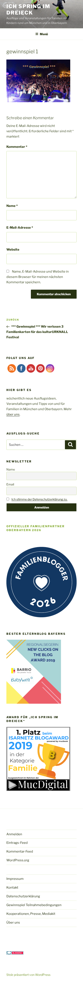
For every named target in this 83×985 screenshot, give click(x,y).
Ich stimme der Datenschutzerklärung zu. (39, 499)
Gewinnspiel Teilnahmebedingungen (34, 905)
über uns (13, 414)
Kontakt (12, 887)
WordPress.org (17, 860)
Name (12, 206)
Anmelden (14, 834)
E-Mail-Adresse (19, 228)
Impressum (15, 879)
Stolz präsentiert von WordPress (28, 974)
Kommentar (16, 147)
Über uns (13, 922)
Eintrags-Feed (17, 843)
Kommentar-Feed (19, 851)
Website (12, 249)
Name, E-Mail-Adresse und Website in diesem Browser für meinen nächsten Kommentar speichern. (37, 277)
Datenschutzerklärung (23, 896)
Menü (44, 34)
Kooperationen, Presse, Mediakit (30, 914)
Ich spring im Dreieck (28, 9)
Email (10, 484)
